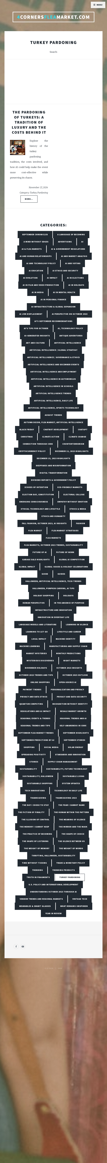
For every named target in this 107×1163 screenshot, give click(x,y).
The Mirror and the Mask (73, 826)
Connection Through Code (38, 444)
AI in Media (38, 292)
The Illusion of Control (35, 819)
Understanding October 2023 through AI (53, 891)
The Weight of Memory (37, 848)
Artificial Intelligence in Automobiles (53, 379)
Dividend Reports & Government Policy (53, 480)
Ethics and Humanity (53, 516)
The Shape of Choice (73, 834)
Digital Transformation (54, 473)
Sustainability (28, 769)
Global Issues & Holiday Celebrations (66, 566)
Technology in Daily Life (68, 790)
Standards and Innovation (70, 754)
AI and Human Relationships (36, 256)
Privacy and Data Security (72, 696)
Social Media (51, 747)
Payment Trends (32, 689)
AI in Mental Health (64, 292)
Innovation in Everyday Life (53, 617)
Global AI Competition (72, 559)
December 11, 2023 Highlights (72, 451)
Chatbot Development (55, 429)
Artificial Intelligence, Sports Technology (53, 408)
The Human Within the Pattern (71, 812)
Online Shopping (40, 682)
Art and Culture (35, 343)
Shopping (29, 747)
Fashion (80, 523)
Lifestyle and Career (69, 631)
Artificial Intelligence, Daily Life (53, 400)
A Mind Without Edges (36, 241)
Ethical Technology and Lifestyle (40, 509)
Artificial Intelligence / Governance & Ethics (53, 357)
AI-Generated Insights (37, 335)
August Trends (53, 415)
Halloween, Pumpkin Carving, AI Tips (53, 588)
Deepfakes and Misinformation (53, 465)
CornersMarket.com (53, 17)
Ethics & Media (78, 509)
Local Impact (39, 639)
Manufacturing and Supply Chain (68, 646)
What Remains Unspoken (74, 906)
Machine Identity (65, 639)
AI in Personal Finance (53, 299)
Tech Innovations (35, 790)
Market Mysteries (36, 653)
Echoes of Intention (36, 487)
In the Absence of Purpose (69, 603)
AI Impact (52, 278)
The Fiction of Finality (31, 812)
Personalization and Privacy (67, 689)
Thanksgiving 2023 (66, 798)
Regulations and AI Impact (35, 711)
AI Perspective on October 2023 (70, 314)
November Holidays (36, 668)
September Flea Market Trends (36, 733)
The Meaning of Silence (72, 819)
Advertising (65, 241)
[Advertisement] (53, 83)
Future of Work (65, 552)
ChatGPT (82, 429)
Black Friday (27, 429)
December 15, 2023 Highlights (53, 458)
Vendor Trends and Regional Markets (41, 899)
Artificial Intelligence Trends (53, 393)
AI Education (36, 270)
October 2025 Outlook (75, 675)
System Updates (71, 783)
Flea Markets (53, 538)
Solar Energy (75, 747)
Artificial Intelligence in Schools (53, 386)
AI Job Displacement (30, 314)
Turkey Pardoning (69, 877)
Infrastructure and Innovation (53, 610)
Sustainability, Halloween (38, 776)
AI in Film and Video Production (41, 285)
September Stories (74, 740)
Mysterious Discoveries (40, 660)
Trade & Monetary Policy (70, 863)
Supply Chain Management (63, 761)
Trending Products (63, 870)
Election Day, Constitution (38, 494)
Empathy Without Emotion (72, 501)
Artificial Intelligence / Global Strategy (53, 350)
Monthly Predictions (68, 653)
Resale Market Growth (73, 711)
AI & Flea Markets (32, 249)
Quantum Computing (31, 704)
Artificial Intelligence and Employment (53, 371)
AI (82, 241)
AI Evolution (30, 278)
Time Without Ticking (34, 863)
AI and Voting (73, 263)
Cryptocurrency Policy (32, 451)
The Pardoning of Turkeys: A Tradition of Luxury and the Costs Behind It (29, 122)
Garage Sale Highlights (36, 559)
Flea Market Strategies (65, 530)
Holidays (68, 595)
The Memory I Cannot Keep (34, 826)
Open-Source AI (67, 682)
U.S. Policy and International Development (53, 884)
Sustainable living (73, 776)
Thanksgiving (38, 798)
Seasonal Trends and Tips (35, 725)
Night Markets (71, 660)
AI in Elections (75, 278)
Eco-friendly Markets (69, 487)
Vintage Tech (79, 899)
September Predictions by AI (38, 740)
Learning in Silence (77, 624)
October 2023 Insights (69, 668)
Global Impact (27, 566)
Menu (100, 5)
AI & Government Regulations (68, 249)
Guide (45, 574)
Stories (33, 761)
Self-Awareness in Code (73, 725)
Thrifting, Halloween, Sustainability (53, 855)
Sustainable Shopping (40, 783)
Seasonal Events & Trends (35, 718)
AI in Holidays (76, 285)
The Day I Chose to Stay (35, 805)
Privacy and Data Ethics (33, 696)
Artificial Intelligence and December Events (53, 364)
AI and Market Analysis (74, 256)
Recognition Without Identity (70, 704)
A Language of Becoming (71, 234)
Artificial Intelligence (67, 343)
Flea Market (35, 530)
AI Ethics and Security (65, 270)
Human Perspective (34, 603)
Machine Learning (30, 646)
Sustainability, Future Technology (66, 769)
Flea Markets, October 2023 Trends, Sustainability (53, 545)
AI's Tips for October (36, 328)
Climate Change (77, 436)
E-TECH (50, 968)
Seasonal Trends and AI (73, 718)
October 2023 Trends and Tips (36, 675)
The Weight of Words (71, 848)
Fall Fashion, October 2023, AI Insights (44, 523)
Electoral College (74, 494)
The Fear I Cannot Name (71, 805)
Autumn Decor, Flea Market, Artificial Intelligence (53, 422)
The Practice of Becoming (37, 834)
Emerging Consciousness (33, 501)
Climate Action (50, 436)
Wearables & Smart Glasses (35, 906)
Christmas (27, 436)
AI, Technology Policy (70, 328)
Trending (37, 870)
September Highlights (76, 733)
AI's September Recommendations (53, 321)
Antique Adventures (71, 335)
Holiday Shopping (43, 595)
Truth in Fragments (38, 877)
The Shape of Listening (35, 841)
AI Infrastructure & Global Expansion (53, 306)
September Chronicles (35, 234)
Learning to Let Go (37, 631)
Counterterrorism (73, 444)
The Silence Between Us (71, 841)
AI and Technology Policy (41, 263)
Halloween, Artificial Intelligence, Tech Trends (53, 581)
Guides (61, 574)
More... (29, 199)
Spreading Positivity (33, 754)
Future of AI (40, 552)
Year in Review (53, 913)
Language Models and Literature (38, 624)
